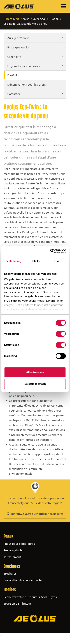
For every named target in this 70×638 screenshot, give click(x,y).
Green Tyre (14, 56)
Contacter (13, 94)
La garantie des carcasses (23, 66)
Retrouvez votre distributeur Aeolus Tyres (37, 514)
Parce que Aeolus (18, 47)
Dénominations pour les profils (27, 84)
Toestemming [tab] (12, 261)
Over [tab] (57, 261)
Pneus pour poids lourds (19, 543)
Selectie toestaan (35, 383)
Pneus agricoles (14, 550)
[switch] (61, 334)
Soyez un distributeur (17, 603)
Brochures (10, 573)
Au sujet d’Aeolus (18, 38)
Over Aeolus (40, 19)
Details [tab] (35, 261)
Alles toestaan (35, 372)
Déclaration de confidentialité (23, 580)
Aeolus (25, 19)
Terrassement (12, 557)
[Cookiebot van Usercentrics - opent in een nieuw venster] (50, 251)
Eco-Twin (12, 75)
